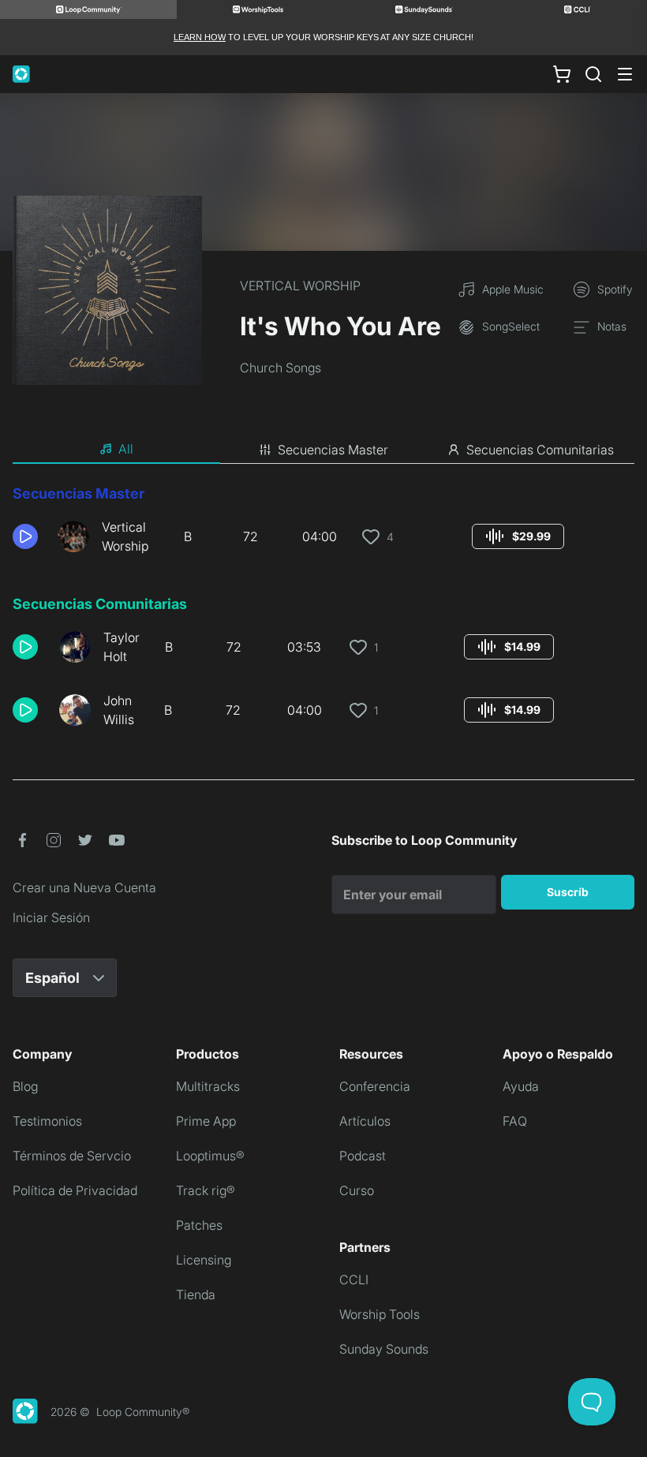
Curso (356, 1190)
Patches (199, 1225)
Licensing (203, 1260)
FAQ (515, 1121)
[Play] (25, 536)
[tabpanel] (323, 612)
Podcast (362, 1156)
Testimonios (47, 1121)
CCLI (353, 1279)
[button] (29, 536)
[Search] (593, 74)
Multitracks (208, 1086)
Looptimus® (210, 1156)
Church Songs (280, 367)
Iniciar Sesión (51, 917)
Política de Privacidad (75, 1190)
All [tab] (125, 449)
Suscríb (568, 891)
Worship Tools (379, 1314)
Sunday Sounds (383, 1349)
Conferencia (374, 1086)
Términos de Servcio (72, 1156)
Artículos (365, 1121)
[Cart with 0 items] (561, 74)
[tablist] (323, 449)
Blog (25, 1086)
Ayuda (521, 1086)
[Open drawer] (624, 74)
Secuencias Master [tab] (333, 450)
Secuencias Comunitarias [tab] (540, 450)
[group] (518, 536)
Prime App (206, 1121)
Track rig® (205, 1190)
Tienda (195, 1294)
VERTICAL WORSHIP (300, 285)
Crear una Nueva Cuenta (84, 887)
